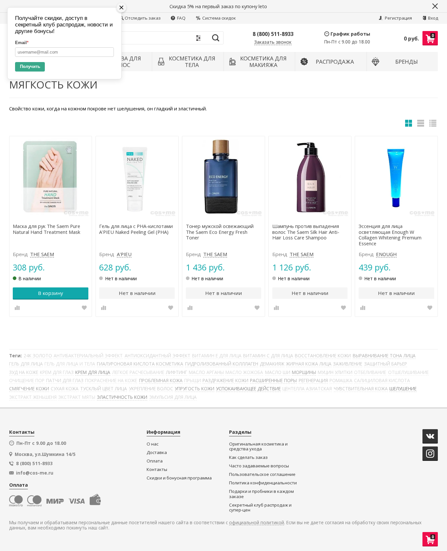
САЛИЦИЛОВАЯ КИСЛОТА (382, 380)
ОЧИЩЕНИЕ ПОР (27, 380)
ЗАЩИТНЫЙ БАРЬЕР (385, 364)
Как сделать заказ (248, 457)
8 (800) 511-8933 (273, 34)
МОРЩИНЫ (304, 372)
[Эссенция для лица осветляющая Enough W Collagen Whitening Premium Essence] (396, 177)
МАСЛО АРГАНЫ (206, 372)
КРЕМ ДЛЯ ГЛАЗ (57, 372)
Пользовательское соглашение (262, 474)
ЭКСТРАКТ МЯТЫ (76, 397)
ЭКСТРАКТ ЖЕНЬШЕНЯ (33, 397)
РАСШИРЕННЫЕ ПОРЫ (273, 380)
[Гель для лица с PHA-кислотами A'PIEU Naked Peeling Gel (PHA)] (137, 177)
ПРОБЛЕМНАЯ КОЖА (161, 380)
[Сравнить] (17, 308)
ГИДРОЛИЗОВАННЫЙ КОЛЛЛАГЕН (221, 364)
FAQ (181, 18)
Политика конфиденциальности (263, 482)
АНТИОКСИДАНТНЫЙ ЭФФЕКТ (157, 355)
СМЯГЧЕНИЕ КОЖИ (29, 388)
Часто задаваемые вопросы (259, 465)
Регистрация (398, 18)
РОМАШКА (341, 380)
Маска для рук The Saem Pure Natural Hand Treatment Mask (46, 229)
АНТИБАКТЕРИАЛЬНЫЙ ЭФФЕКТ (88, 355)
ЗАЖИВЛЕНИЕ (347, 364)
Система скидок (218, 18)
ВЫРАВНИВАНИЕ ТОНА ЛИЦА (384, 355)
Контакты (157, 469)
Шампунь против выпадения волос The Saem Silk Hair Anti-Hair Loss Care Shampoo (305, 232)
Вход (432, 18)
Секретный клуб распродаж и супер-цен (260, 508)
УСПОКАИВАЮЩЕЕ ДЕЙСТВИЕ (248, 388)
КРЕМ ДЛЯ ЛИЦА (92, 372)
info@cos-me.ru (34, 473)
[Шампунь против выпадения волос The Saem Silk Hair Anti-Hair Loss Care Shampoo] (310, 177)
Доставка (157, 452)
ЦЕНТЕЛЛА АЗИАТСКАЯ (307, 388)
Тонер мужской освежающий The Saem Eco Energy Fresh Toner (220, 232)
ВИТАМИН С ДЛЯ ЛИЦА (268, 355)
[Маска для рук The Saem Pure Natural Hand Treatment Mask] (50, 177)
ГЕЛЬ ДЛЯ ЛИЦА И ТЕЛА (70, 364)
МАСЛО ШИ (277, 372)
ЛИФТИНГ (176, 372)
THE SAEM (42, 254)
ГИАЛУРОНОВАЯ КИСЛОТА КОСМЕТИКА (140, 364)
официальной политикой (256, 523)
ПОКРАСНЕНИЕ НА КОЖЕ (111, 380)
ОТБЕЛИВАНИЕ (370, 372)
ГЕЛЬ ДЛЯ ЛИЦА (26, 364)
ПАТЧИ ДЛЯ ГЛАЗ (64, 380)
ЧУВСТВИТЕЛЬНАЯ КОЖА (361, 388)
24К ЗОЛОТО (38, 355)
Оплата (155, 461)
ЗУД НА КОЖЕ (23, 372)
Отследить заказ (143, 18)
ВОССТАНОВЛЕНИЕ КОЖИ (323, 355)
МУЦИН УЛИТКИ (335, 372)
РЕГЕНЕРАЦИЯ (313, 380)
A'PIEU (124, 254)
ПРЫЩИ (192, 380)
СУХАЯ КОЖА (65, 388)
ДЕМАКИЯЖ (272, 364)
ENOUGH (386, 254)
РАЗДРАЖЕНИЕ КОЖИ (225, 380)
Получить (30, 66)
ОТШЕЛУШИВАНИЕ (408, 372)
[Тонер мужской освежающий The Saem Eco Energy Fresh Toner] (223, 177)
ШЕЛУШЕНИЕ (403, 388)
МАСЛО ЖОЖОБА (244, 372)
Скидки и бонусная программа (179, 478)
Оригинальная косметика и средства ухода (258, 447)
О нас (152, 444)
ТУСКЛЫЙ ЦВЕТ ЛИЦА (103, 388)
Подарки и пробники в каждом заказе (261, 494)
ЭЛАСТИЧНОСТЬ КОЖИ (122, 397)
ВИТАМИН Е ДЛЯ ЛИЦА (216, 355)
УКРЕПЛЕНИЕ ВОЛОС (151, 388)
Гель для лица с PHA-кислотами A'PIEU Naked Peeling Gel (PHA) (136, 229)
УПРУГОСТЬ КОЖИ (194, 388)
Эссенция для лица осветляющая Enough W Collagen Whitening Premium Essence (390, 235)
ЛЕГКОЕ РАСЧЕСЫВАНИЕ (138, 372)
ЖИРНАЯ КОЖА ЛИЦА (308, 364)
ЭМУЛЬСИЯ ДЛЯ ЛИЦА (173, 397)
